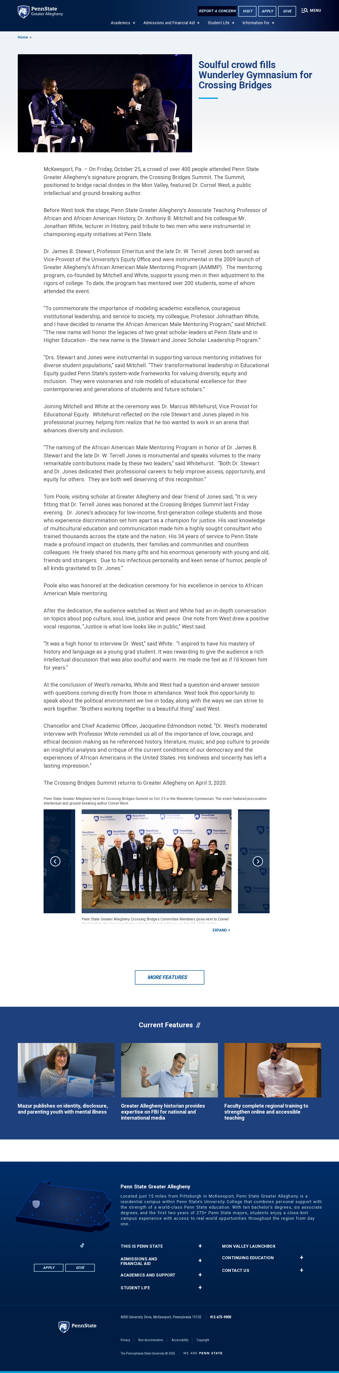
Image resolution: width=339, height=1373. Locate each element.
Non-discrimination (150, 1340)
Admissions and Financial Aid (169, 22)
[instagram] (34, 1245)
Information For (256, 22)
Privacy (125, 1340)
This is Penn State (142, 1246)
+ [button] (200, 1246)
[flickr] (94, 1245)
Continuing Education (248, 1258)
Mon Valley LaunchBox (248, 1246)
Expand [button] (220, 930)
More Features (167, 977)
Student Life (219, 22)
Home (23, 37)
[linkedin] (58, 1245)
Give (287, 11)
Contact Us (235, 1270)
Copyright (203, 1340)
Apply (267, 11)
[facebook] (46, 1245)
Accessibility (180, 1340)
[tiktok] (82, 1245)
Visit (248, 11)
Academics (121, 22)
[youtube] (70, 1245)
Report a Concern (217, 11)
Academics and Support (148, 1275)
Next (258, 861)
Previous (55, 861)
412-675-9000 (220, 1317)
